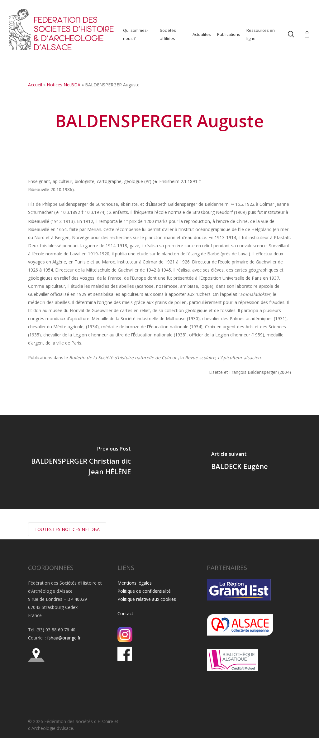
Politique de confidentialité (144, 591)
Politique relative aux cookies (146, 599)
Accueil (35, 85)
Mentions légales (134, 583)
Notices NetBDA (63, 85)
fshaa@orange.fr (64, 638)
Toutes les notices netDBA (67, 529)
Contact (125, 613)
